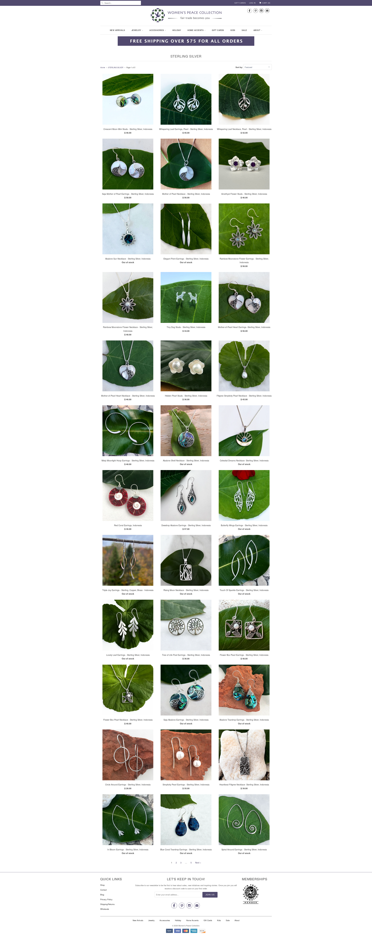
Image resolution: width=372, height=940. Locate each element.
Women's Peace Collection (189, 925)
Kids (232, 30)
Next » (198, 862)
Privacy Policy (106, 899)
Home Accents (195, 30)
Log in (252, 3)
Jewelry (136, 30)
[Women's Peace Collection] (186, 15)
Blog (102, 894)
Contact (103, 889)
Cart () (266, 3)
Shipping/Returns (107, 904)
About (256, 30)
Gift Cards (240, 3)
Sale (244, 30)
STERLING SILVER (186, 56)
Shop (102, 885)
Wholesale (104, 909)
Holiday (176, 30)
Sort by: (239, 67)
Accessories (156, 30)
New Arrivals (117, 30)
